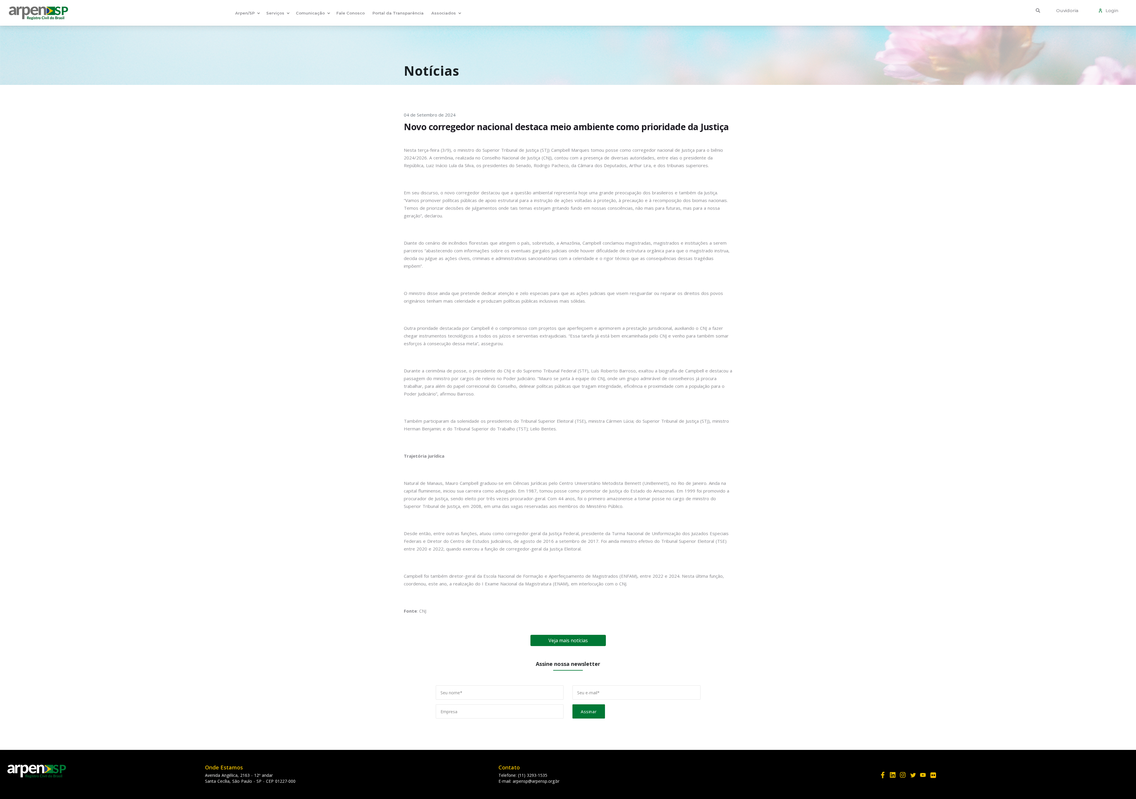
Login (1110, 10)
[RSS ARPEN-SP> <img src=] (943, 770)
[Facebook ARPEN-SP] (883, 774)
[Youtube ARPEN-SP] (923, 774)
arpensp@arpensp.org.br (536, 781)
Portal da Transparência (398, 13)
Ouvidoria (1067, 10)
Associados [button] (443, 13)
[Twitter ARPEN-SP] (913, 774)
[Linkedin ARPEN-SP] (893, 774)
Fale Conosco (350, 13)
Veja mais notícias (568, 640)
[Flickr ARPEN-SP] (933, 774)
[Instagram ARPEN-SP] (903, 774)
